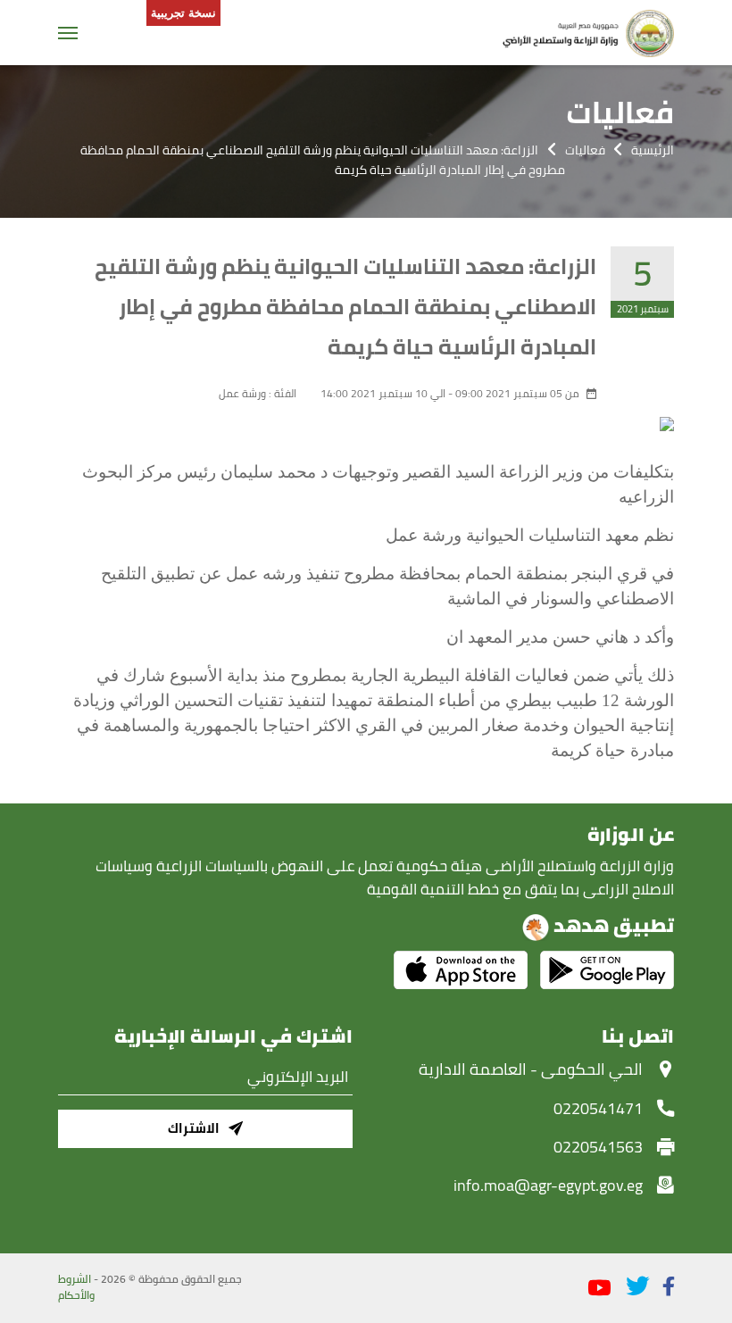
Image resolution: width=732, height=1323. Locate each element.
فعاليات (585, 150)
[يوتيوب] (599, 1289)
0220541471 (598, 1108)
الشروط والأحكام (76, 1287)
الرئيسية (652, 150)
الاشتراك (194, 1128)
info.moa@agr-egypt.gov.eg (548, 1184)
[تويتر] (637, 1286)
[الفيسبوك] (668, 1286)
